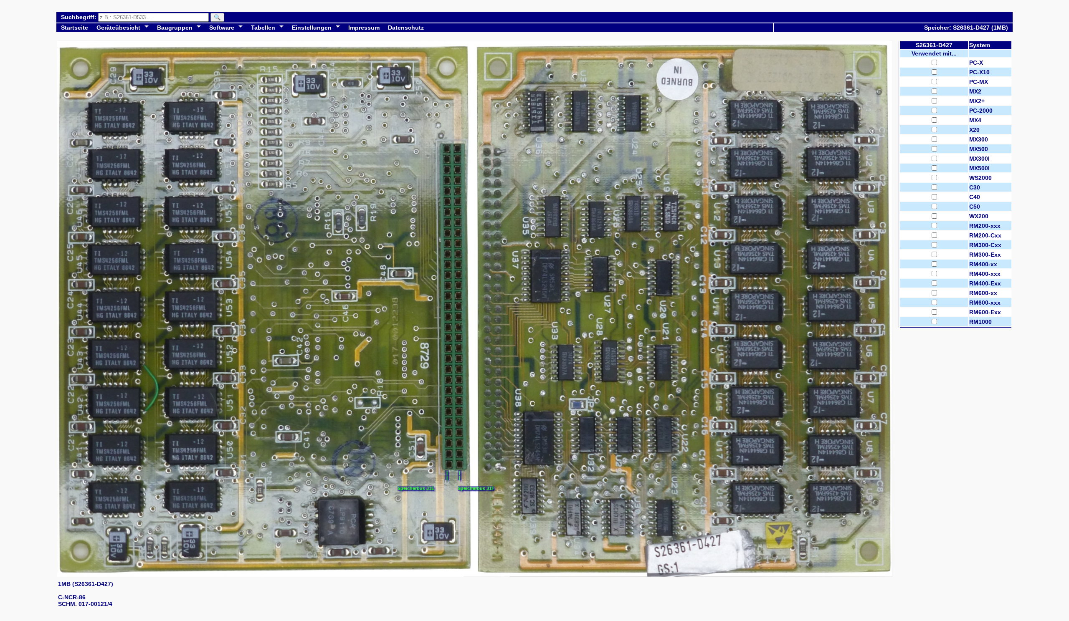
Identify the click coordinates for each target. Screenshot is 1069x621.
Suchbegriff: (79, 17)
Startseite (74, 27)
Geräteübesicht (118, 27)
